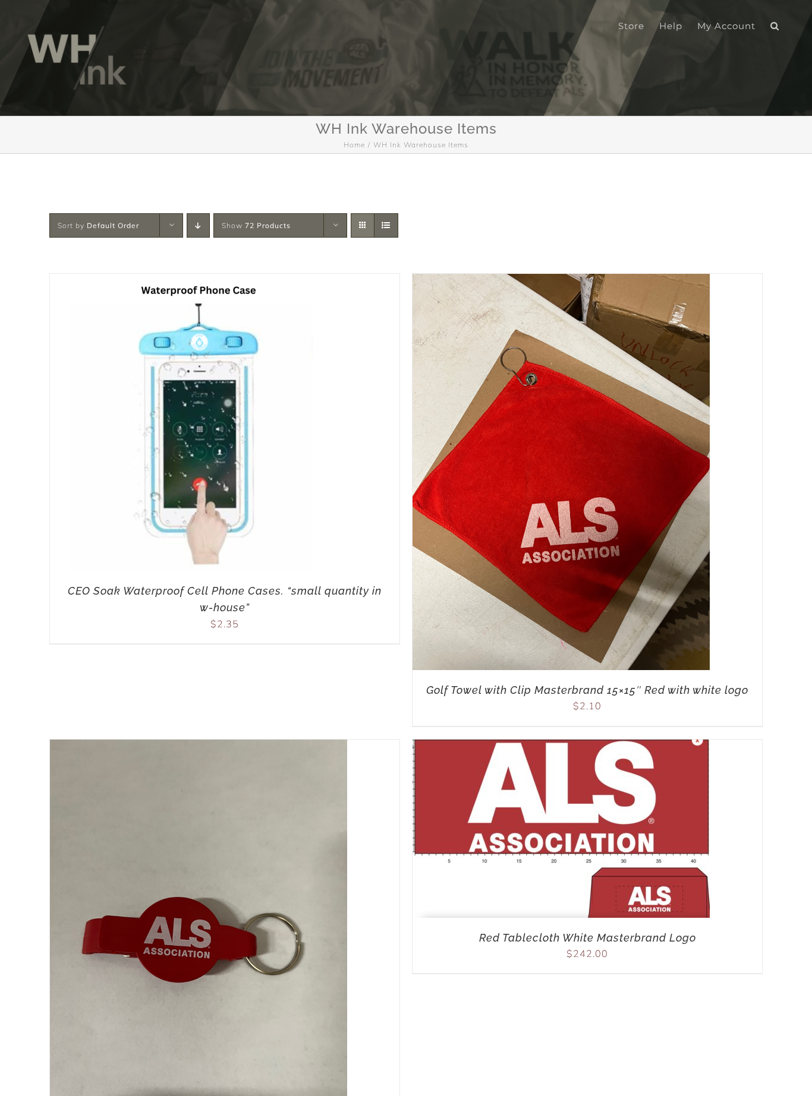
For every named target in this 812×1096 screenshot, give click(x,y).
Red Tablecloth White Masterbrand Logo (587, 937)
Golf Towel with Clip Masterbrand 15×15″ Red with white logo (587, 690)
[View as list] (386, 225)
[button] (774, 25)
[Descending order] (198, 225)
